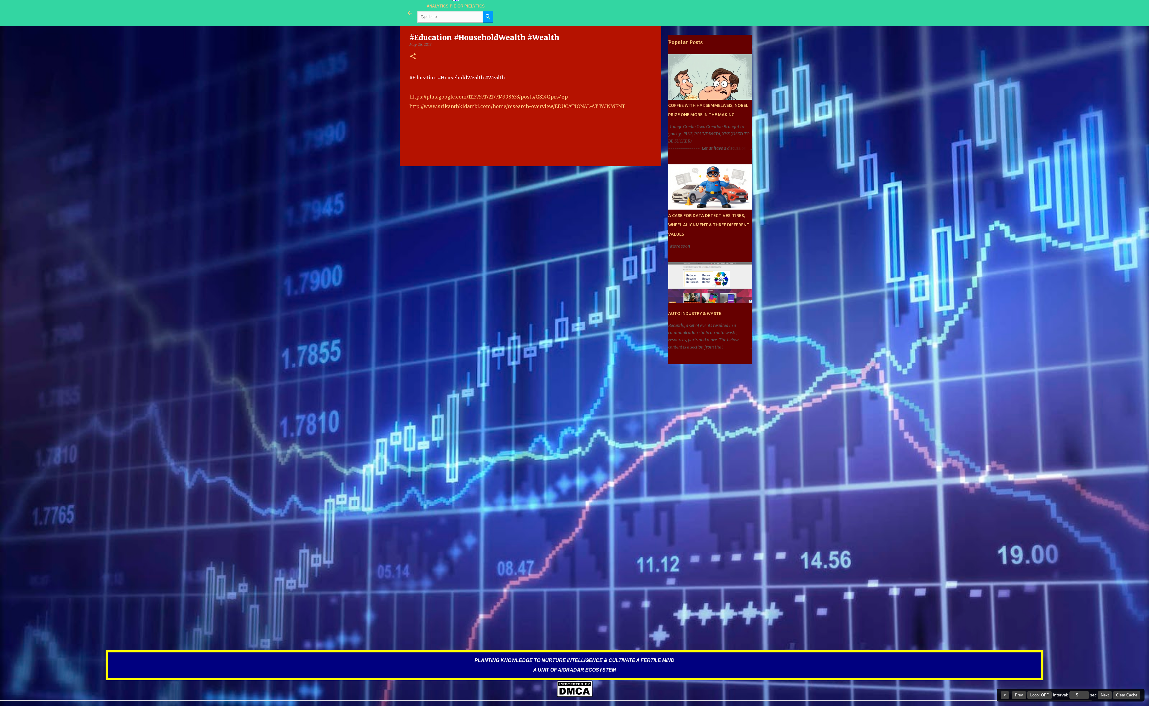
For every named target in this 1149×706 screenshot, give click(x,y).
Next (1105, 695)
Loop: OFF (1039, 695)
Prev (1019, 695)
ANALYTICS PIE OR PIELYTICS (456, 6)
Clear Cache (1126, 695)
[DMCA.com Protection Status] (575, 696)
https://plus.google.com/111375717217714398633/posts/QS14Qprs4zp (488, 97)
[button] (413, 57)
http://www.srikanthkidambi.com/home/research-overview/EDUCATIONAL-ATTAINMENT (517, 106)
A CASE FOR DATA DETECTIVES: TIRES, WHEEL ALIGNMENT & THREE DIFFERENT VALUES (709, 225)
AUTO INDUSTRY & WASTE (694, 313)
